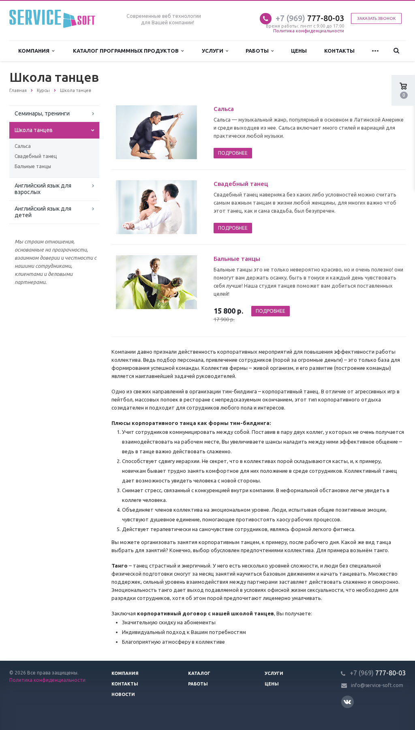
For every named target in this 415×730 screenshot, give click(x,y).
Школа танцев (34, 130)
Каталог (199, 673)
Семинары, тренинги (42, 113)
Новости (123, 694)
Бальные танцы (33, 166)
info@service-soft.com (377, 685)
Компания (35, 50)
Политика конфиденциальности (308, 30)
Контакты (339, 50)
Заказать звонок (376, 18)
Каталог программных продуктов (127, 50)
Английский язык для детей (43, 211)
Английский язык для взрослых (43, 188)
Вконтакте (347, 702)
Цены (299, 50)
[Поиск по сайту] (396, 51)
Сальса (23, 146)
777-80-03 (310, 18)
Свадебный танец (36, 156)
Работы (258, 50)
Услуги (214, 50)
